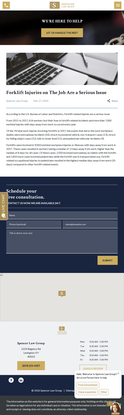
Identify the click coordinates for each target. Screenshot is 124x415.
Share (115, 100)
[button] (62, 294)
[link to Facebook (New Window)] (11, 380)
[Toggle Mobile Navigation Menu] (117, 5)
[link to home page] (62, 4)
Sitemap (70, 390)
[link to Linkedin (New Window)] (21, 380)
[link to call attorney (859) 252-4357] (6, 5)
